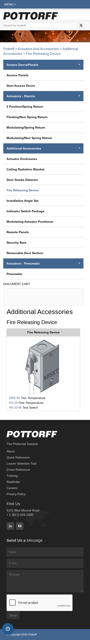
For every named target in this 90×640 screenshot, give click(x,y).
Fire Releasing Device (23, 190)
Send (13, 615)
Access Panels (17, 75)
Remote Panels (18, 232)
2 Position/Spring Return (25, 106)
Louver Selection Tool (21, 463)
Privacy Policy (16, 494)
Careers (12, 488)
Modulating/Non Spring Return (29, 138)
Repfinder (13, 482)
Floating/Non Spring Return (27, 117)
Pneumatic (14, 274)
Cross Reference (18, 469)
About (11, 451)
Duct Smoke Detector (22, 180)
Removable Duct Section (25, 253)
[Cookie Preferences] (8, 629)
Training (12, 475)
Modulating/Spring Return (26, 127)
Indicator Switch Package (25, 211)
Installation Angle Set (22, 200)
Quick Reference (18, 457)
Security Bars (16, 242)
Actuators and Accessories (38, 49)
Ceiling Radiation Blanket (26, 169)
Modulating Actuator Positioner (30, 221)
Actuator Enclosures (22, 159)
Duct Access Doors (21, 85)
